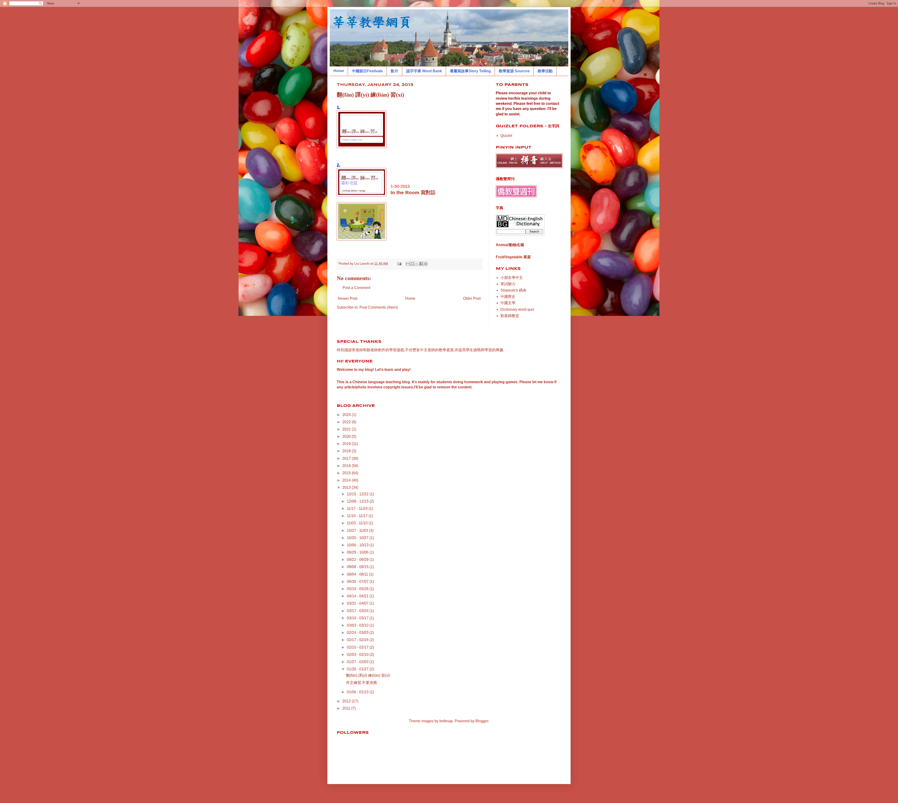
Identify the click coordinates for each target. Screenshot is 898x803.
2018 (347, 451)
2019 (347, 444)
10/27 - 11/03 (358, 531)
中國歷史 (507, 297)
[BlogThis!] (412, 263)
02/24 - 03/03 (358, 633)
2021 (347, 429)
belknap (446, 721)
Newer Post (347, 298)
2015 (347, 473)
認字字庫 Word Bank (424, 71)
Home (338, 71)
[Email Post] (399, 263)
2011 (346, 708)
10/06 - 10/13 (358, 545)
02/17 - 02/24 (358, 640)
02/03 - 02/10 (358, 655)
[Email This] (408, 263)
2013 (347, 487)
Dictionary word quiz (517, 309)
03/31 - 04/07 (358, 603)
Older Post (472, 298)
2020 (347, 436)
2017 (347, 458)
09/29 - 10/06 (358, 552)
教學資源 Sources (514, 71)
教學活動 (545, 71)
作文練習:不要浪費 (361, 683)
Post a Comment (356, 288)
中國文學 (507, 303)
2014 (347, 480)
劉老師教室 (509, 316)
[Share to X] (416, 263)
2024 (347, 415)
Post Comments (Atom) (378, 307)
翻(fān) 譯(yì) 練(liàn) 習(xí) (368, 675)
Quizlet (506, 136)
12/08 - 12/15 (358, 501)
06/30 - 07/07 (358, 582)
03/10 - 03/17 (358, 618)
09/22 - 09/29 (358, 560)
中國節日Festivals (367, 71)
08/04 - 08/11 (358, 574)
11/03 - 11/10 (358, 523)
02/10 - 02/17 (358, 647)
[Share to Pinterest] (425, 263)
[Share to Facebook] (421, 263)
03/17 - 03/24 (358, 611)
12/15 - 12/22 (358, 494)
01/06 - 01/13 (358, 692)
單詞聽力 (507, 284)
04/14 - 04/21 (358, 596)
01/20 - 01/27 (358, 669)
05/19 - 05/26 (358, 589)
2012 (347, 701)
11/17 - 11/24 (358, 509)
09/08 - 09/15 (358, 567)
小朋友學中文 (511, 278)
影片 (394, 71)
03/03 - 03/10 (358, 625)
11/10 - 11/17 (358, 516)
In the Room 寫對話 (413, 192)
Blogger (481, 721)
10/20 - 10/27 (358, 538)
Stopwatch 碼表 (513, 290)
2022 (347, 422)
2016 (347, 466)
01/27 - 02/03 (358, 662)
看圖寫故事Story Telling (470, 71)
